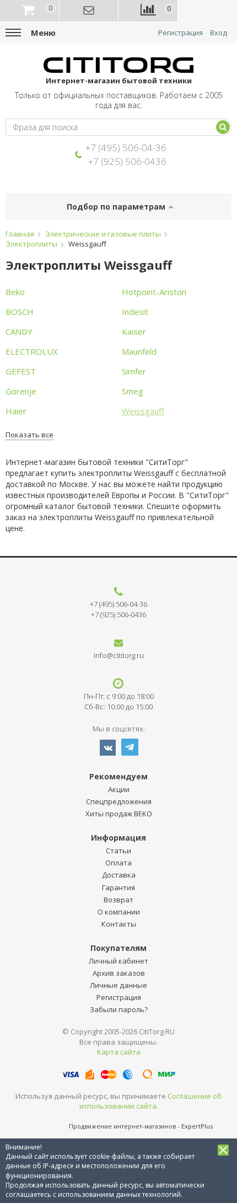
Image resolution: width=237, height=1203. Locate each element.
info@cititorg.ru (119, 655)
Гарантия (118, 887)
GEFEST (21, 371)
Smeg (132, 391)
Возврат (118, 900)
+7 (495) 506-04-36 (125, 147)
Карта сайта (119, 1052)
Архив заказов (119, 973)
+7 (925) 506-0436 (127, 161)
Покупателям (118, 948)
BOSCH (20, 311)
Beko (15, 291)
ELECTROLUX (32, 351)
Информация (118, 837)
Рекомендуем (118, 776)
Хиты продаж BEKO (118, 814)
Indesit (135, 311)
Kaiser (134, 331)
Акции (119, 789)
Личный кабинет (118, 961)
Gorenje (21, 391)
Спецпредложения (119, 801)
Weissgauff (143, 410)
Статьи (118, 851)
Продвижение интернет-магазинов (122, 1126)
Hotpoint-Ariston (154, 291)
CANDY (19, 331)
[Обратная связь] (89, 11)
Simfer (134, 371)
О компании (119, 912)
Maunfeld (139, 351)
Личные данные (118, 985)
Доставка (119, 875)
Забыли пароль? (119, 1009)
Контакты (118, 924)
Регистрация (180, 33)
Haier (16, 410)
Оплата (118, 863)
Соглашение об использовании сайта (150, 1101)
